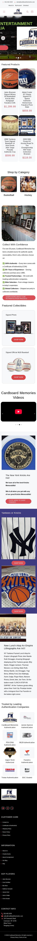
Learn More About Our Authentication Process (16, 297)
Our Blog (4, 860)
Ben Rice (5, 885)
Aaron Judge (6, 895)
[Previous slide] (3, 38)
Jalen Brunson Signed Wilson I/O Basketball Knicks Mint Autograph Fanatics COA (10, 97)
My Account (18, 5)
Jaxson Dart (5, 892)
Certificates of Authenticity (9, 825)
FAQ (3, 863)
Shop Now (18, 563)
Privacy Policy (6, 835)
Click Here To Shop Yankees (17, 501)
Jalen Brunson (6, 879)
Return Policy (6, 832)
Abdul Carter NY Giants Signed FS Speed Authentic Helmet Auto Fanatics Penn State (27, 99)
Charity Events (6, 854)
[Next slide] (34, 38)
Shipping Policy (6, 828)
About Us (11, 5)
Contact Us (5, 822)
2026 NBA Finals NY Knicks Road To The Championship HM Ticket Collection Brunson (27, 146)
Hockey (24, 195)
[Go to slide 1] (16, 57)
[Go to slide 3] (20, 57)
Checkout (25, 5)
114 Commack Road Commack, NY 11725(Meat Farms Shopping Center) (10, 922)
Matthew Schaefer (7, 889)
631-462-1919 (9, 2)
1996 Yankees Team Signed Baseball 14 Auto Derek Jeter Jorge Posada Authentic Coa (10, 145)
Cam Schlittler (6, 882)
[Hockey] (24, 184)
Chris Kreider (6, 898)
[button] (4, 12)
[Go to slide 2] (18, 57)
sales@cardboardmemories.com (25, 2)
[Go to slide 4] (21, 424)
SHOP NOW (18, 339)
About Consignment (8, 857)
